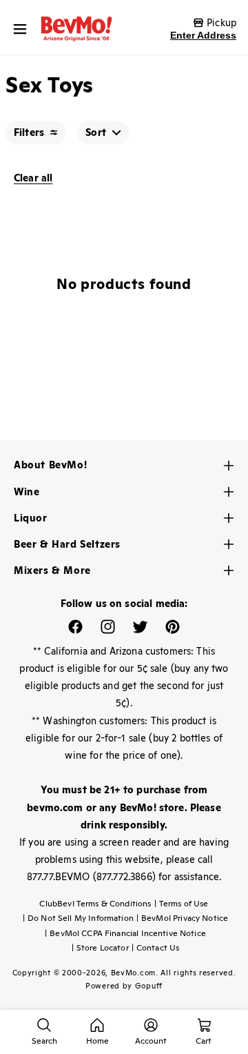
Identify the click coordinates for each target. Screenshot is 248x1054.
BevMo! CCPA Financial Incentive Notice (125, 933)
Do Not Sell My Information (78, 918)
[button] (23, 29)
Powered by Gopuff (124, 986)
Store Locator (100, 947)
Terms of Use (181, 903)
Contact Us (156, 947)
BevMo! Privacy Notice (182, 918)
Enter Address (203, 35)
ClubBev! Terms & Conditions (95, 903)
